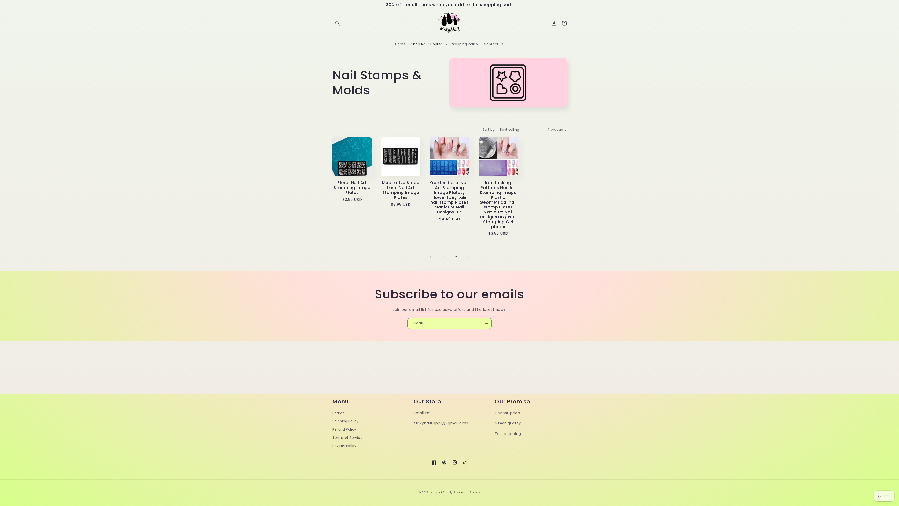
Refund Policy (344, 429)
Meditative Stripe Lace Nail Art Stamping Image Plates (400, 190)
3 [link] (468, 257)
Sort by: (489, 129)
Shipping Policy (345, 421)
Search (338, 413)
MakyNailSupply (441, 492)
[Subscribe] (486, 323)
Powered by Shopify (466, 492)
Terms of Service (347, 437)
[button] (337, 23)
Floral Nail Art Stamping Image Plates (352, 187)
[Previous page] (430, 257)
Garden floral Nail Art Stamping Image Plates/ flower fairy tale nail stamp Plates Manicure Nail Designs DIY (449, 197)
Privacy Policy (344, 445)
